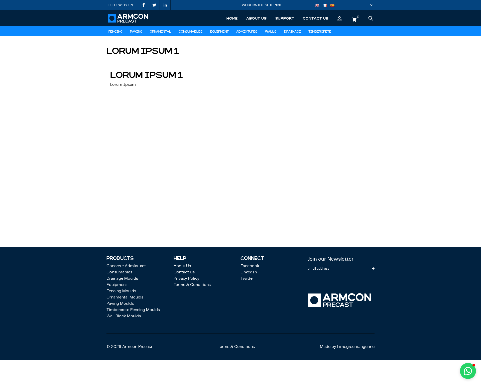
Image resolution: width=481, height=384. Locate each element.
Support (285, 18)
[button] (468, 371)
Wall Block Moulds (123, 316)
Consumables (191, 31)
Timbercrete (319, 31)
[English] (318, 5)
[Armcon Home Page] (128, 18)
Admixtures (247, 31)
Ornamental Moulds (124, 297)
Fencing (115, 31)
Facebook (250, 265)
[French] (326, 5)
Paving (136, 31)
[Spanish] (333, 5)
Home (232, 18)
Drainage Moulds (122, 278)
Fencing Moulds (121, 290)
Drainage (292, 31)
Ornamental (160, 31)
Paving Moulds (120, 303)
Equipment (219, 31)
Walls (271, 31)
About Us (256, 18)
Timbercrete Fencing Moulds (133, 309)
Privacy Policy (186, 278)
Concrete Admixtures (126, 265)
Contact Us (315, 18)
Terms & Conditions (192, 284)
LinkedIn (249, 272)
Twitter (247, 278)
